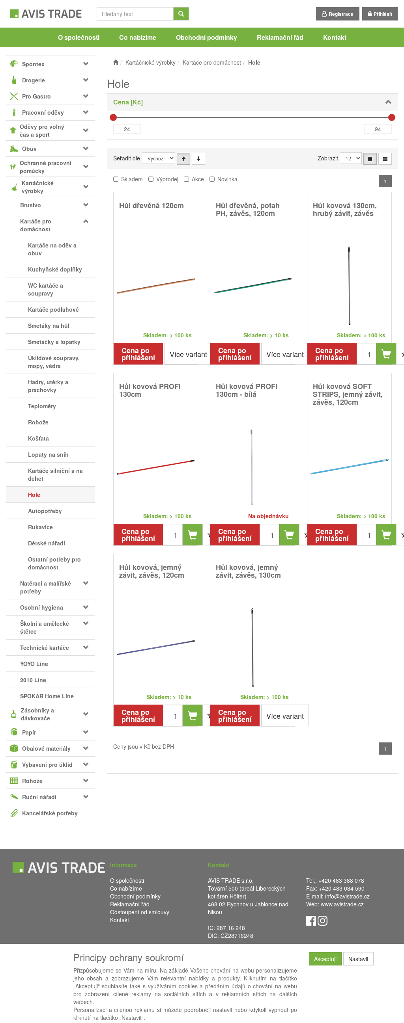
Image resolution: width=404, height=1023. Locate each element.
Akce (198, 179)
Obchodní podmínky (206, 37)
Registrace (341, 13)
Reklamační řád (280, 37)
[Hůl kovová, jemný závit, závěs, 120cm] (155, 647)
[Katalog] (370, 159)
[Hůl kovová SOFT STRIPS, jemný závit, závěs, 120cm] (349, 466)
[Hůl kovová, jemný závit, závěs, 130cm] (252, 647)
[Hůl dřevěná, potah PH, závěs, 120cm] (252, 285)
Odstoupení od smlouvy (139, 912)
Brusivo (30, 205)
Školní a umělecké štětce (44, 627)
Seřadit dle (126, 158)
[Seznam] (385, 159)
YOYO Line (34, 664)
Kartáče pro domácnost (35, 225)
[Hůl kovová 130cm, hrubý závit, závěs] (349, 285)
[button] (87, 205)
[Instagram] (322, 920)
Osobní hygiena (41, 607)
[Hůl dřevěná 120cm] (155, 285)
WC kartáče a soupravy (45, 289)
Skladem (132, 179)
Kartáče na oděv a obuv (52, 249)
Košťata (38, 438)
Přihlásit (383, 13)
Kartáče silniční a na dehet (55, 474)
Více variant (188, 354)
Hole (34, 494)
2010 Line (33, 680)
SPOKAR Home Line (47, 696)
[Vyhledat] (181, 13)
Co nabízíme (137, 37)
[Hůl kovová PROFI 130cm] (155, 466)
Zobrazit (328, 158)
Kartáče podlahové (53, 309)
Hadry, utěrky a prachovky (48, 386)
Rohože (38, 422)
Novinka (227, 179)
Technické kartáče (44, 647)
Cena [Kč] (128, 101)
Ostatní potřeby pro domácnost (54, 563)
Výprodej (167, 179)
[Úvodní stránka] (115, 62)
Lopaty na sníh (48, 454)
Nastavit (358, 959)
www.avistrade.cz (342, 904)
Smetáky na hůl (48, 325)
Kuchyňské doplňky (55, 269)
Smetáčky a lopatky (54, 342)
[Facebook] (311, 920)
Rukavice (40, 527)
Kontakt (334, 37)
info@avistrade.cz (347, 896)
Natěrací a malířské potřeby (45, 587)
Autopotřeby (45, 511)
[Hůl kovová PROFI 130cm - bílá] (252, 466)
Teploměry (42, 406)
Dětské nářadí (46, 543)
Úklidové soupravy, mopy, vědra (54, 362)
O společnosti (78, 37)
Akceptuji (325, 959)
